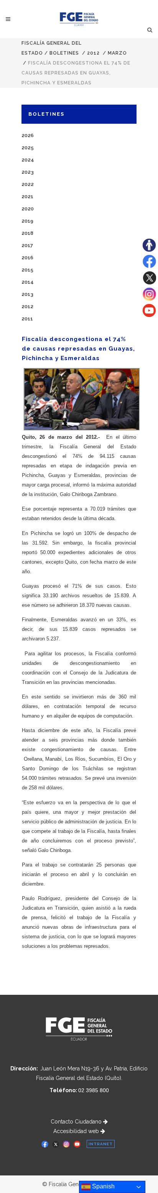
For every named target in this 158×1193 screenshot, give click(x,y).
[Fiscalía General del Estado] (79, 19)
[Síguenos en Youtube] (149, 315)
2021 (27, 196)
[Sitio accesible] (149, 250)
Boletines (64, 53)
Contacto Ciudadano (77, 1122)
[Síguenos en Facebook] (149, 266)
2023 (27, 172)
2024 (27, 160)
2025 (27, 147)
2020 (27, 209)
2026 (27, 135)
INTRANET (101, 1144)
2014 (27, 282)
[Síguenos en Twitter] (149, 283)
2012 (93, 53)
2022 (27, 184)
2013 (27, 294)
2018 (27, 233)
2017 (27, 245)
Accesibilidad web (76, 1131)
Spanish (103, 1186)
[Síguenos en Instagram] (149, 299)
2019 (27, 221)
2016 (27, 257)
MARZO (117, 53)
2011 (27, 319)
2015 (27, 270)
